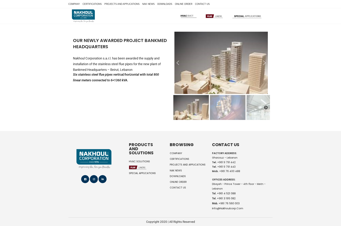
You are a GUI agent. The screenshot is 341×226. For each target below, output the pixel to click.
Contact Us (202, 4)
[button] (178, 63)
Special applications (142, 173)
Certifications (92, 4)
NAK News (148, 4)
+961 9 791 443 (226, 167)
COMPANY (176, 153)
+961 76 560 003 (229, 203)
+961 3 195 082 (226, 198)
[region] (221, 76)
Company (74, 4)
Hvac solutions (139, 161)
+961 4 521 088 (226, 193)
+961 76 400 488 (229, 171)
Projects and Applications (122, 4)
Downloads (164, 4)
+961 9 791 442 (226, 162)
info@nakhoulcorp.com (227, 208)
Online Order (183, 4)
